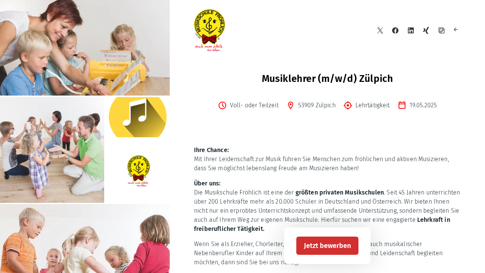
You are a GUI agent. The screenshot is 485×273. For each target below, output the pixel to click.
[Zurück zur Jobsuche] (457, 31)
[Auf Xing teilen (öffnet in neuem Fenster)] (426, 31)
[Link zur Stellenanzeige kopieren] (442, 31)
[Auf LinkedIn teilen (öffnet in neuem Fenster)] (411, 31)
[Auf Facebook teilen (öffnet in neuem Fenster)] (395, 31)
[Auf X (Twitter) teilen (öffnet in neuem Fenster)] (380, 31)
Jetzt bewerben (327, 246)
